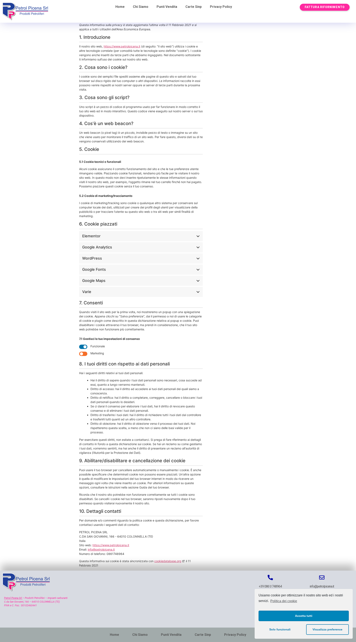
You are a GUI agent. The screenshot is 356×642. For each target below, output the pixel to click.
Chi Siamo (140, 7)
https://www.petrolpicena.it (122, 46)
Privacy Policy (221, 7)
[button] (325, 7)
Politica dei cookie (283, 601)
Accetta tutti (303, 615)
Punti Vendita (167, 7)
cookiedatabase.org (167, 561)
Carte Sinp (193, 7)
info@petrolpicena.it (101, 549)
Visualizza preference (327, 629)
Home (120, 7)
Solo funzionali (279, 629)
